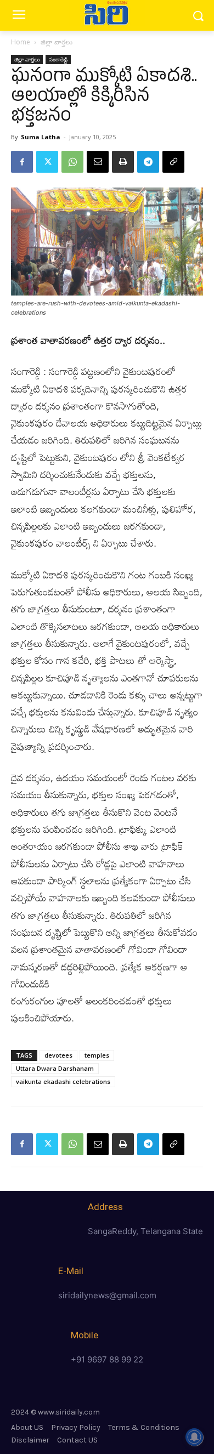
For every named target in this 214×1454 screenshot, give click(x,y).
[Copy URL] (173, 162)
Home (20, 42)
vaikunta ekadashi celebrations (63, 1081)
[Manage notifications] (194, 1437)
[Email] (98, 162)
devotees (58, 1055)
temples (97, 1055)
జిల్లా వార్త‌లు (56, 42)
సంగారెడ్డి (58, 59)
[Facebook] (22, 162)
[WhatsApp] (72, 162)
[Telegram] (148, 162)
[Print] (123, 162)
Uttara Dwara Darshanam (55, 1068)
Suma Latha (40, 137)
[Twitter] (47, 162)
